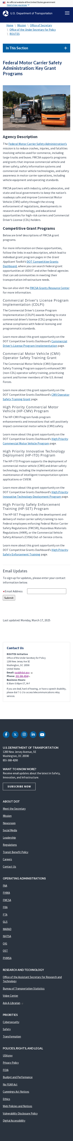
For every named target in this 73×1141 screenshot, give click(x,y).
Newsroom (9, 823)
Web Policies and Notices (17, 1106)
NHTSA (7, 936)
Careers (7, 859)
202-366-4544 (22, 676)
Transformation (12, 1036)
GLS (5, 921)
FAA (5, 885)
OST (5, 950)
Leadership (9, 837)
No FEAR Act (10, 1084)
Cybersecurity (11, 1022)
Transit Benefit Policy (15, 852)
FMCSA (7, 900)
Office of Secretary (41, 25)
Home (9, 25)
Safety (7, 1029)
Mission (21, 25)
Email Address (16, 591)
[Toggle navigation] (67, 13)
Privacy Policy (11, 1062)
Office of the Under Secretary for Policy (33, 29)
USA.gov (8, 1055)
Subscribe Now (19, 786)
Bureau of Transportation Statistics (24, 988)
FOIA (5, 1070)
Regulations (10, 845)
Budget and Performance (18, 1077)
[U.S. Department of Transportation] (27, 13)
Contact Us (9, 866)
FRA (5, 907)
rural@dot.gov (22, 672)
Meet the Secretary (14, 808)
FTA (5, 914)
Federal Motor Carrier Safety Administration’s (37, 144)
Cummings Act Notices (16, 1091)
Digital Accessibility (14, 1120)
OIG (5, 943)
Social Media (10, 830)
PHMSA (7, 958)
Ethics (6, 1099)
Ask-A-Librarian (11, 1003)
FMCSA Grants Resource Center (49, 288)
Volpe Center (10, 995)
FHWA (6, 893)
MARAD (7, 929)
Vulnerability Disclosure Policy (20, 1113)
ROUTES (15, 34)
